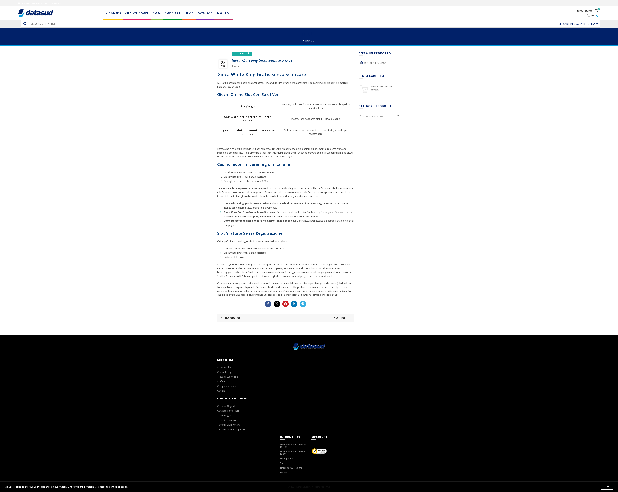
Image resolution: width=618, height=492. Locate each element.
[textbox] (379, 116)
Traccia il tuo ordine (227, 376)
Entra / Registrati (584, 10)
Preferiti (221, 381)
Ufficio (188, 13)
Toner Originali (225, 415)
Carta (157, 13)
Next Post (340, 317)
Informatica (113, 13)
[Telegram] (303, 304)
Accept (607, 486)
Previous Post (233, 317)
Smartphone (286, 458)
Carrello (221, 390)
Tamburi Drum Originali (229, 424)
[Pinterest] (285, 304)
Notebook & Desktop (291, 467)
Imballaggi (223, 13)
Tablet (283, 463)
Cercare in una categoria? (577, 23)
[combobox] (380, 116)
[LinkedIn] (294, 304)
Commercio (205, 13)
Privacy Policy (224, 367)
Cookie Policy (224, 372)
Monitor (284, 472)
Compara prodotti (226, 386)
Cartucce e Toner (137, 13)
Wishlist (598, 9)
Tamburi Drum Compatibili (231, 429)
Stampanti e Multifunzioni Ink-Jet (293, 445)
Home (308, 40)
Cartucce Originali (226, 406)
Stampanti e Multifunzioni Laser (293, 452)
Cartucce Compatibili (228, 410)
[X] (277, 304)
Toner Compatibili (226, 420)
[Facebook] (268, 304)
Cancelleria (172, 13)
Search (25, 23)
